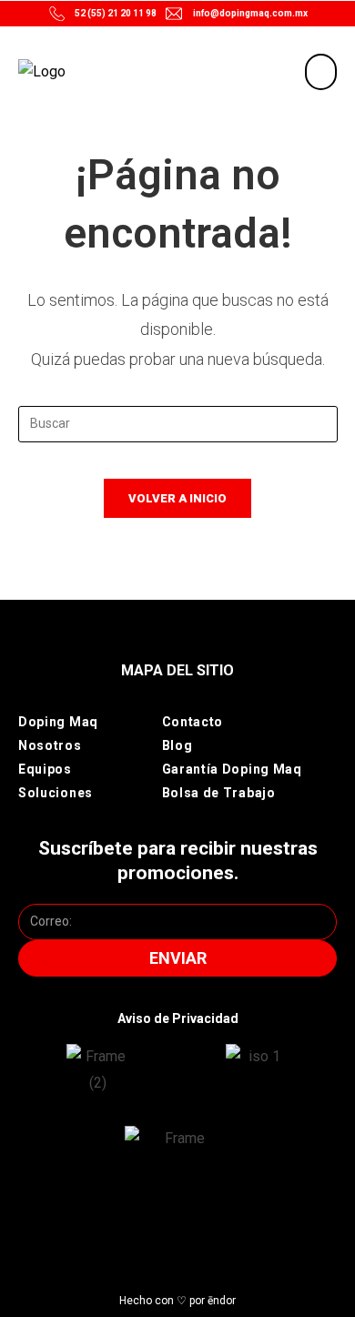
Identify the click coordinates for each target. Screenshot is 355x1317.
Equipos (45, 769)
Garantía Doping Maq (232, 769)
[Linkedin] (220, 1225)
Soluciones (55, 792)
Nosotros (50, 745)
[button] (321, 72)
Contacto (193, 721)
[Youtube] (192, 1225)
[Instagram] (135, 1225)
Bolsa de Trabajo (219, 792)
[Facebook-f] (163, 1225)
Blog (177, 745)
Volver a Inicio (177, 498)
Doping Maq (58, 721)
